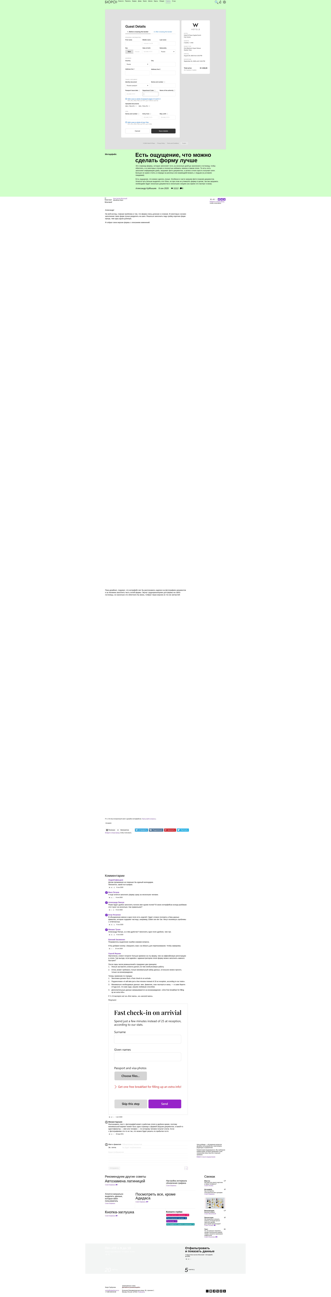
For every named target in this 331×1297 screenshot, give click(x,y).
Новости (121, 1)
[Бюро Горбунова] (111, 2)
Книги (145, 1)
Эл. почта (112, 1147)
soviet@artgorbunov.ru (112, 1290)
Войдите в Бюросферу (217, 201)
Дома (139, 1)
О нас (174, 1)
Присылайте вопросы (149, 819)
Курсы (156, 1)
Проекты (128, 1)
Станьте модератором (208, 1157)
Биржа (134, 1)
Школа (150, 1)
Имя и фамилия (114, 1144)
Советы (168, 1)
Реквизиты (141, 1292)
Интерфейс (108, 823)
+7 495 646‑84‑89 (110, 1292)
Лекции (161, 1)
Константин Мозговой (120, 198)
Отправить (114, 1168)
